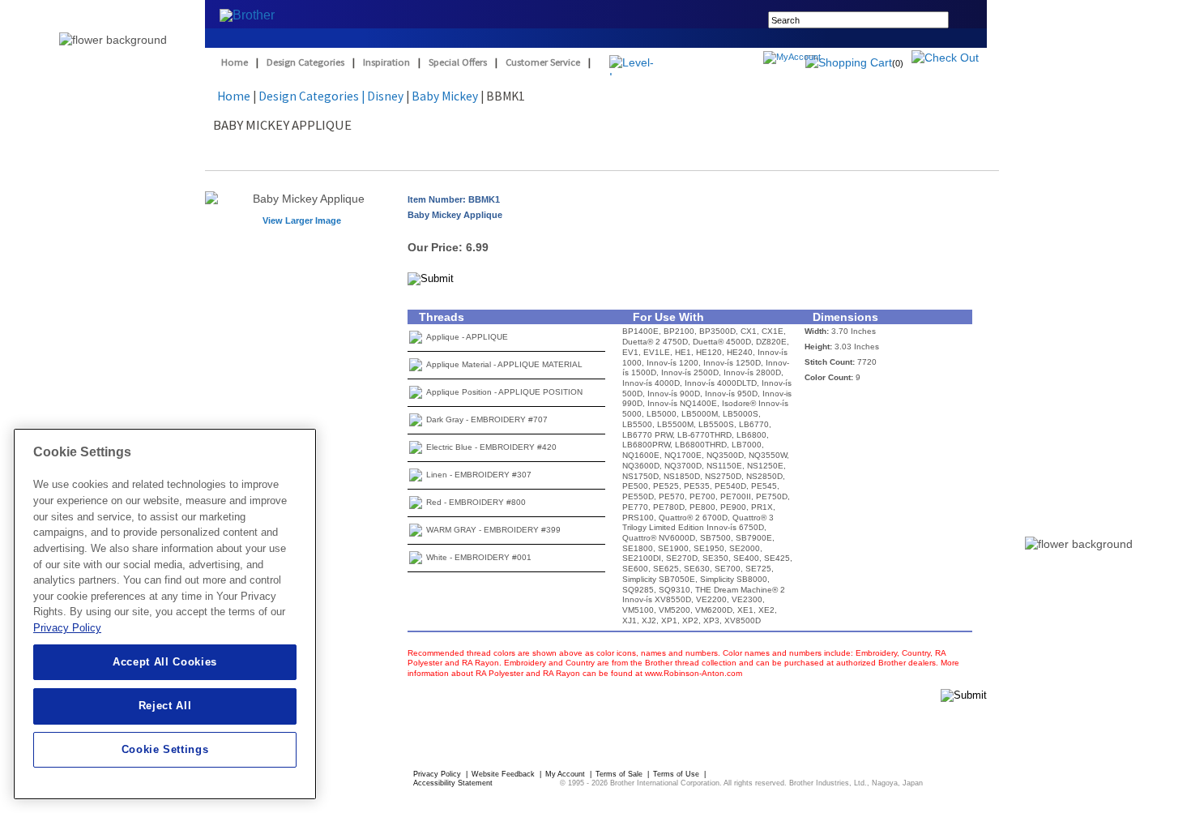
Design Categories (305, 62)
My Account (566, 774)
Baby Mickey (445, 96)
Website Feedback (504, 774)
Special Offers (458, 62)
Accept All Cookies (165, 662)
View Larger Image (302, 220)
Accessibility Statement (453, 783)
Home (234, 62)
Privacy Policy (438, 774)
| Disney (382, 96)
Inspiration (386, 62)
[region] (165, 614)
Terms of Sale (620, 774)
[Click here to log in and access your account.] (831, 59)
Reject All (165, 706)
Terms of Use (677, 774)
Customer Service (543, 62)
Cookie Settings (165, 749)
